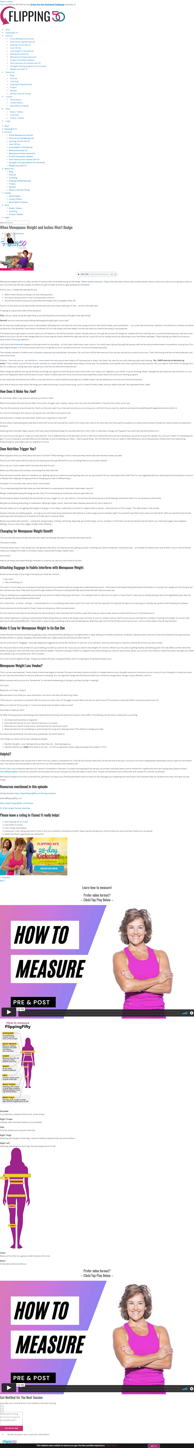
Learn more (111, 1445)
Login (8, 121)
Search (3, 222)
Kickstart (18, 344)
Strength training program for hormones (28, 66)
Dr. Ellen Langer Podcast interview (15, 808)
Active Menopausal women (22, 38)
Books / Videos (16, 112)
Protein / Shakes (17, 118)
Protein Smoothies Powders (22, 60)
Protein (13, 87)
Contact (9, 96)
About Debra (16, 99)
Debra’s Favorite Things (20, 93)
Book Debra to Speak (19, 105)
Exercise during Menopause (22, 41)
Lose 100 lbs (15, 48)
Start (8, 29)
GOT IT (154, 1446)
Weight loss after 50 (19, 69)
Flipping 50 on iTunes (18, 821)
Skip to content (6, 1)
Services (9, 35)
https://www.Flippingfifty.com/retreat (16, 803)
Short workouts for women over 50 (25, 63)
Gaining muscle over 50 (20, 45)
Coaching (14, 81)
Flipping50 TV (12, 32)
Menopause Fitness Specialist (23, 57)
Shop (8, 108)
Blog (12, 75)
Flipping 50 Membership (21, 84)
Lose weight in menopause (22, 51)
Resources (10, 72)
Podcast (13, 78)
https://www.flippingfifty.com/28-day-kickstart (35, 793)
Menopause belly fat (19, 54)
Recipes (13, 90)
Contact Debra (16, 102)
